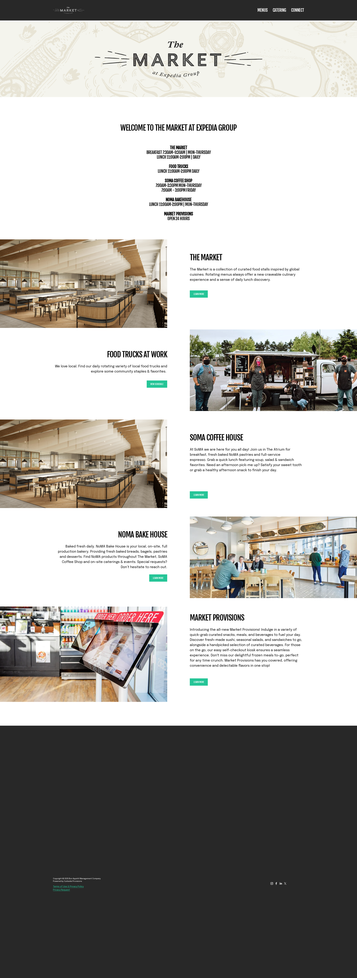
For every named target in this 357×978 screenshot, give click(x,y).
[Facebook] (276, 883)
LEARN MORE (158, 578)
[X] (285, 883)
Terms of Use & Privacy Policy (68, 886)
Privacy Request (61, 890)
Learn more (199, 294)
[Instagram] (271, 883)
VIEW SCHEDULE (156, 384)
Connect (297, 10)
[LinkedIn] (280, 883)
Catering (279, 10)
